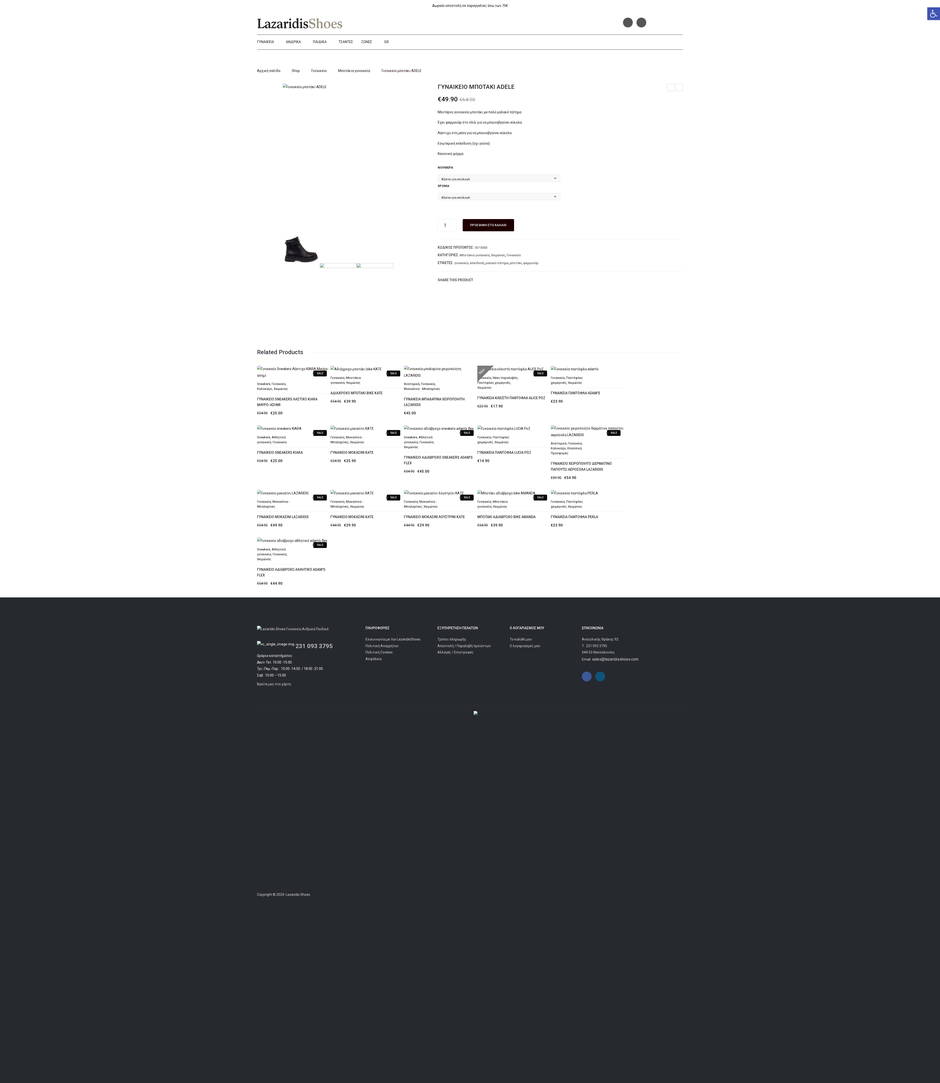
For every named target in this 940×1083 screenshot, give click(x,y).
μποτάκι (516, 263)
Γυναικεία (265, 42)
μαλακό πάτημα (497, 263)
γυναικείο (461, 263)
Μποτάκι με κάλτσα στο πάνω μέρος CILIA (671, 88)
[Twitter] (486, 280)
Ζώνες (366, 42)
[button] (933, 13)
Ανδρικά (293, 42)
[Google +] (501, 280)
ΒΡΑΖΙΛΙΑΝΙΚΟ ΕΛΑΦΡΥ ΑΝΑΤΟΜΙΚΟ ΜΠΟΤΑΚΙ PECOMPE (679, 88)
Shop (296, 71)
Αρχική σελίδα (268, 71)
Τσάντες (346, 42)
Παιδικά (320, 42)
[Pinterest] (493, 280)
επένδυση (477, 263)
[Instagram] (641, 22)
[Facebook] (628, 22)
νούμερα (445, 167)
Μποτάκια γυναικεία (354, 71)
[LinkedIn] (508, 280)
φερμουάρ (531, 263)
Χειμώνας (498, 255)
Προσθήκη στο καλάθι (488, 225)
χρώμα (443, 186)
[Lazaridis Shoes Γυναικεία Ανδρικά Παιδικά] (300, 23)
